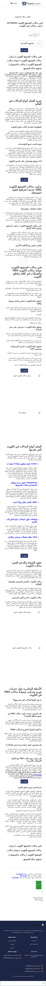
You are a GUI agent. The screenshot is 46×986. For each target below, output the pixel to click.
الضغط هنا (20, 874)
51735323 (38, 776)
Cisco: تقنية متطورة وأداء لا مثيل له (22, 464)
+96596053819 (29, 971)
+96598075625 (29, 966)
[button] (15, 3)
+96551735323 (7, 955)
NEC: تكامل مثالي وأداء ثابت (25, 502)
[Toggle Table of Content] (37, 43)
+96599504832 (7, 958)
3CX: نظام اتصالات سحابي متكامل (22, 537)
